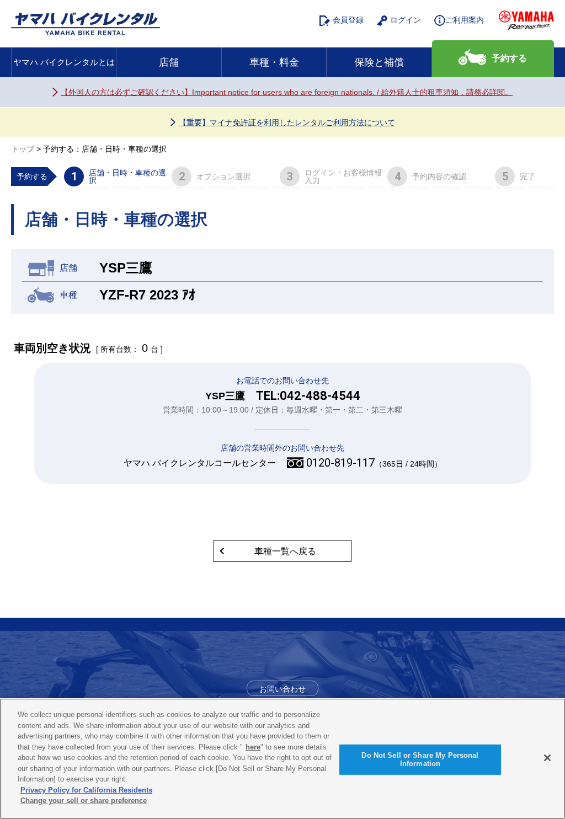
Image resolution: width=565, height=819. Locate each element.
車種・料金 (274, 62)
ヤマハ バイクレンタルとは (64, 62)
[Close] (547, 758)
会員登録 (348, 19)
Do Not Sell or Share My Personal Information (419, 759)
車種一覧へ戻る (285, 551)
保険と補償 (379, 62)
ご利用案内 (464, 19)
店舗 (169, 62)
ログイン (405, 19)
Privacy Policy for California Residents (86, 790)
